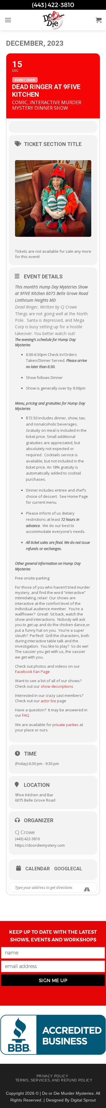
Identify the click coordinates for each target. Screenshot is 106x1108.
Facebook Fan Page (32, 671)
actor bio (48, 700)
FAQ (25, 715)
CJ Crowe (25, 832)
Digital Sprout (83, 1100)
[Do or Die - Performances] (53, 20)
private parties (65, 724)
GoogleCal (68, 868)
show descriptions (57, 686)
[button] (8, 20)
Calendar (37, 868)
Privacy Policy (52, 1076)
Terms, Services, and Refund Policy (53, 1080)
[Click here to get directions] (87, 889)
